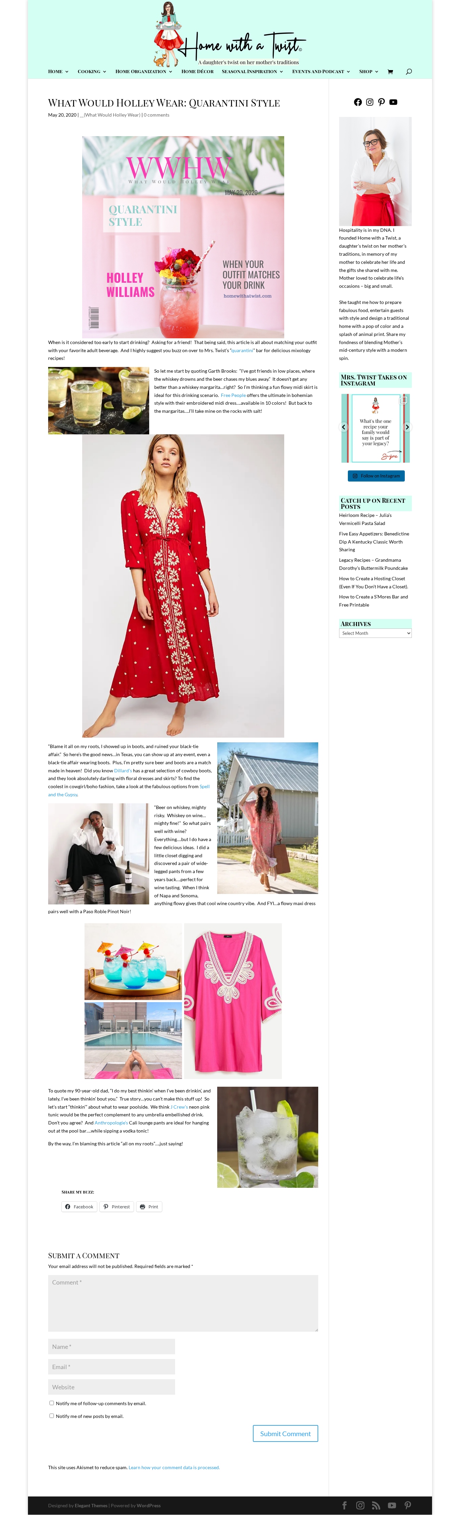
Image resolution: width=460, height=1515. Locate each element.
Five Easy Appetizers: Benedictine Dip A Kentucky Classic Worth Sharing (374, 542)
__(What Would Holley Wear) (110, 115)
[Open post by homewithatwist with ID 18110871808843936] (375, 428)
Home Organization (141, 71)
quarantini (242, 350)
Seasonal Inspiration (249, 71)
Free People (233, 395)
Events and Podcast (318, 71)
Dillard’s (123, 770)
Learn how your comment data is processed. (174, 1467)
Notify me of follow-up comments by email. (101, 1403)
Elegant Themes (91, 1505)
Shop (365, 71)
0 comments (156, 115)
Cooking (89, 71)
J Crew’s (179, 1107)
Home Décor (197, 71)
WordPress (149, 1505)
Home (55, 71)
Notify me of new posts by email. (90, 1416)
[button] (344, 427)
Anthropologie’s (111, 1122)
